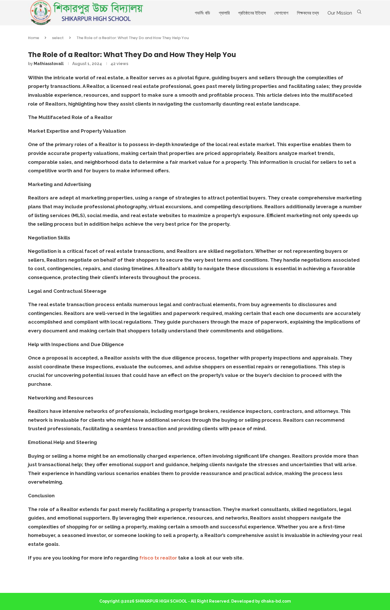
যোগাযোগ (281, 13)
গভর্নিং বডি (202, 13)
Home (33, 38)
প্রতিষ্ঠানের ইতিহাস (252, 13)
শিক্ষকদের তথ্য (308, 13)
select (58, 38)
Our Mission (339, 13)
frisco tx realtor (158, 558)
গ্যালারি (224, 13)
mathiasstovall (49, 63)
